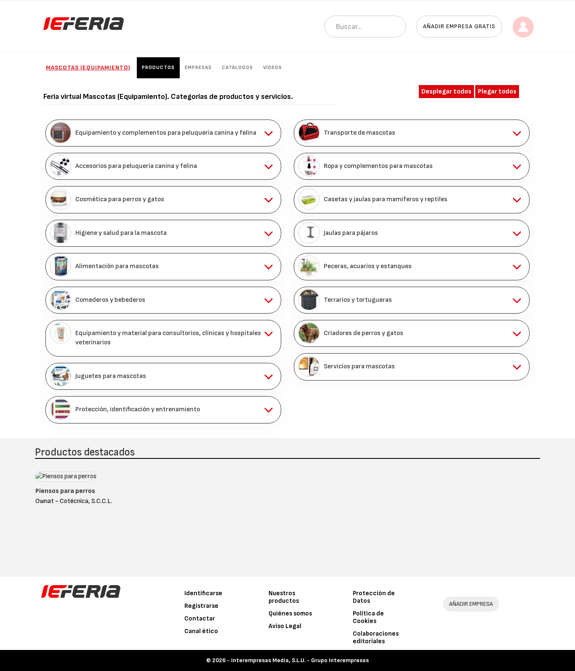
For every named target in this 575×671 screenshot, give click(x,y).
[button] (163, 133)
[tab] (163, 133)
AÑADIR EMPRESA (471, 603)
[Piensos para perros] (66, 478)
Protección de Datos (374, 597)
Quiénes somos (290, 614)
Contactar (199, 619)
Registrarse (201, 606)
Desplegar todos (446, 92)
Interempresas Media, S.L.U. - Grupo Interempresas (300, 660)
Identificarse (203, 593)
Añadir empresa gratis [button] (459, 26)
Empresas (198, 67)
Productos (158, 67)
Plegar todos (497, 92)
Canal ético (201, 631)
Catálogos (237, 67)
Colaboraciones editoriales (376, 637)
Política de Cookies (368, 617)
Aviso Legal (285, 626)
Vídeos (272, 67)
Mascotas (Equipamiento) (88, 67)
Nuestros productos (284, 597)
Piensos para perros (65, 491)
